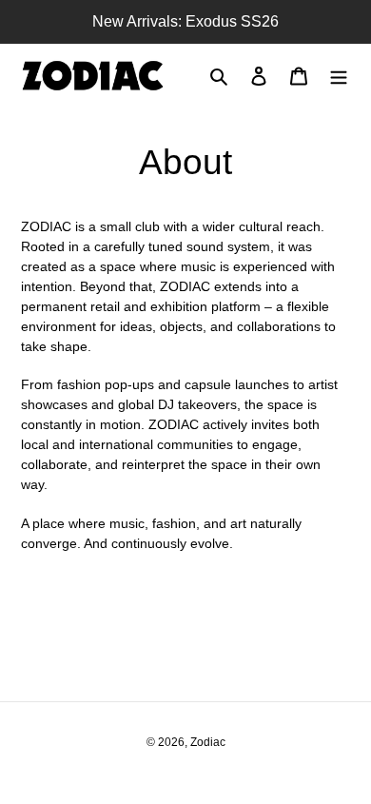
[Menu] (339, 75)
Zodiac (207, 742)
